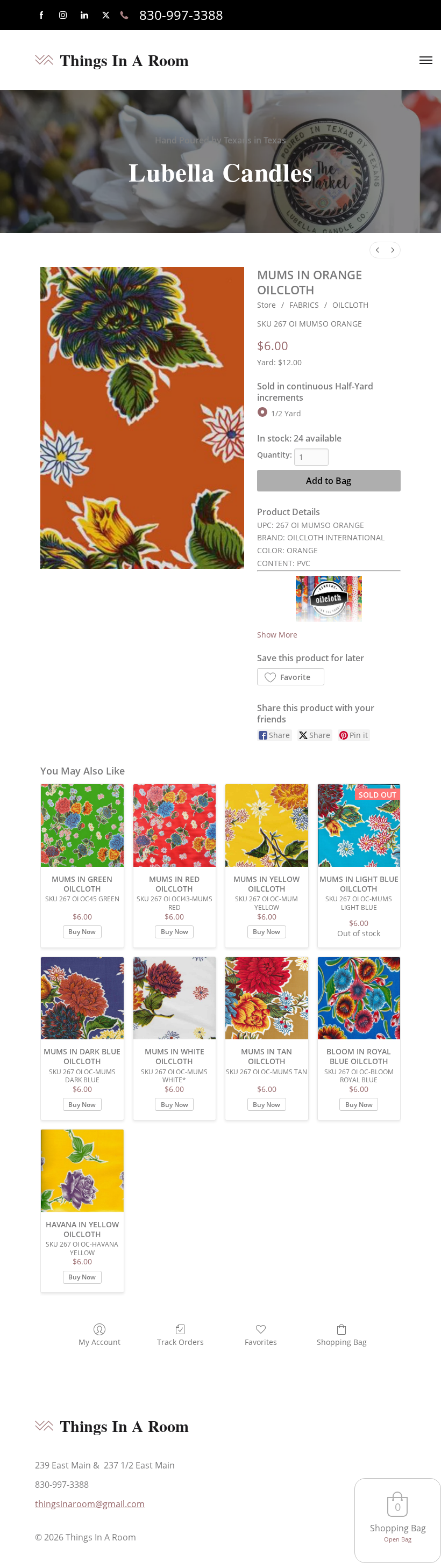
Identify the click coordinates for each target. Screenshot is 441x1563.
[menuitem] (377, 250)
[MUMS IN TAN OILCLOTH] (266, 998)
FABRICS (304, 305)
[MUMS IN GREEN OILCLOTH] (82, 825)
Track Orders (180, 1342)
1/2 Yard (286, 413)
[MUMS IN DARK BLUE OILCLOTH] (82, 998)
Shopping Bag (342, 1342)
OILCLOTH (350, 305)
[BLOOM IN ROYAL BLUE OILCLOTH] (359, 998)
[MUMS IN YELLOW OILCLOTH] (266, 825)
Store (266, 305)
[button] (290, 676)
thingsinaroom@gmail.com (90, 1504)
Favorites (261, 1342)
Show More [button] (277, 634)
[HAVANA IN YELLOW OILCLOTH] (82, 1171)
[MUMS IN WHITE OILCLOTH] (174, 998)
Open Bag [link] (397, 1539)
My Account (99, 1342)
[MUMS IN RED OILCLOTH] (174, 825)
